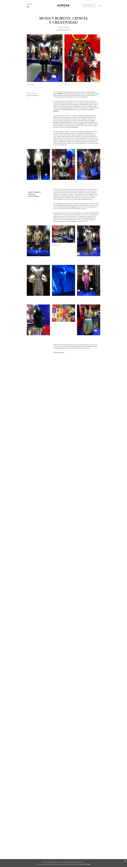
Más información (81, 864)
